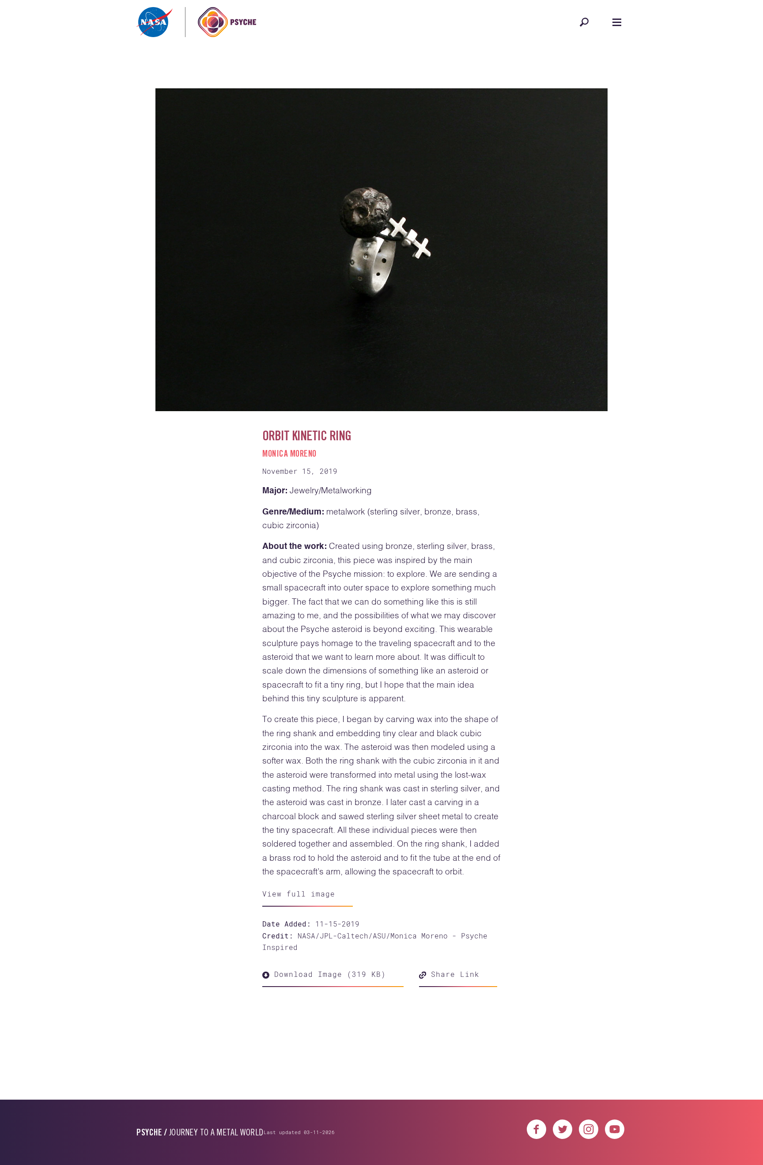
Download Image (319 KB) (327, 974)
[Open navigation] (617, 22)
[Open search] (584, 22)
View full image (298, 893)
